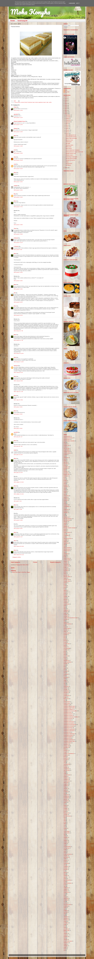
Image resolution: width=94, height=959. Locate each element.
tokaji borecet (66, 892)
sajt (64, 834)
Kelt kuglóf (68, 143)
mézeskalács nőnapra (68, 727)
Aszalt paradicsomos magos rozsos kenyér (74, 151)
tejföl (65, 874)
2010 (66, 113)
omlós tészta (66, 777)
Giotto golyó (66, 564)
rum (64, 829)
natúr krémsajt (66, 770)
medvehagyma (67, 695)
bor (64, 477)
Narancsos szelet (69, 140)
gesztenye (66, 562)
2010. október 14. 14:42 (19, 494)
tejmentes (66, 875)
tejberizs (65, 872)
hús (64, 584)
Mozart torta (66, 758)
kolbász (65, 631)
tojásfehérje (66, 887)
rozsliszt (65, 828)
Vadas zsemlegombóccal (71, 135)
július (67, 123)
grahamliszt (66, 570)
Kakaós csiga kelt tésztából (71, 138)
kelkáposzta (66, 610)
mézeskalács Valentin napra (69, 741)
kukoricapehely (67, 648)
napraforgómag (67, 764)
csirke (65, 503)
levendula (66, 663)
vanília (50, 102)
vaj (64, 915)
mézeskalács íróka (67, 719)
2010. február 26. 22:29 (18, 353)
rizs (64, 825)
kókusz (65, 626)
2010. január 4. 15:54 (18, 181)
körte (65, 637)
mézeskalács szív (67, 732)
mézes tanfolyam (67, 703)
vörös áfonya (66, 928)
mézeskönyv (66, 744)
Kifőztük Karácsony (67, 623)
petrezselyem (66, 797)
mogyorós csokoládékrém (69, 753)
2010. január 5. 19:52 (18, 289)
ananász (65, 446)
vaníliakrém (66, 922)
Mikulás (65, 748)
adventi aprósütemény (68, 437)
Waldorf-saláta (66, 930)
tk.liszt (65, 884)
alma (65, 442)
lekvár (65, 654)
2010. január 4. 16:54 (18, 190)
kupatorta (65, 649)
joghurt (65, 591)
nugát (65, 771)
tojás (47, 102)
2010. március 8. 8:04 (18, 380)
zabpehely (66, 936)
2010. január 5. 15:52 (18, 280)
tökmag (65, 896)
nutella (65, 773)
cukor (65, 494)
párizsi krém (66, 794)
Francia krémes (69, 163)
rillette (65, 823)
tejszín (44, 102)
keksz (65, 608)
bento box (66, 471)
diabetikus (66, 512)
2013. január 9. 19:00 (18, 520)
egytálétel (66, 526)
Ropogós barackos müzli (71, 153)
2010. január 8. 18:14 (18, 302)
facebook (65, 540)
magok (65, 680)
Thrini (15, 228)
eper (64, 533)
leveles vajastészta (39, 102)
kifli (64, 620)
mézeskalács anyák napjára (69, 707)
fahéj (65, 544)
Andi (15, 149)
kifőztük (65, 622)
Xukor (65, 931)
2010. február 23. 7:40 (18, 340)
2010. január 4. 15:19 (18, 168)
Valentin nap (66, 919)
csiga (65, 501)
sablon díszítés (67, 832)
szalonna (65, 860)
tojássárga (66, 890)
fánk (64, 546)
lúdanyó (15, 128)
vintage (65, 924)
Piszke (15, 107)
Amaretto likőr (66, 445)
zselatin (65, 947)
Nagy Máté (67, 91)
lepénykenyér (66, 660)
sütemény (66, 855)
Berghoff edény (67, 474)
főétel (65, 555)
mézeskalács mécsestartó (69, 726)
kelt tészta (66, 611)
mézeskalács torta (67, 738)
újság (65, 913)
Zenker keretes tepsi (68, 941)
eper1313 (16, 432)
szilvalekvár (66, 866)
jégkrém (65, 590)
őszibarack (66, 785)
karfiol (65, 605)
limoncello (66, 671)
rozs (64, 826)
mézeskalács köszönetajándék (70, 724)
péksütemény (66, 796)
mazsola (65, 694)
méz (64, 700)
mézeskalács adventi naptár (69, 706)
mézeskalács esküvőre (68, 713)
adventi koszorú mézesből (69, 440)
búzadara (65, 485)
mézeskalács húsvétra (68, 718)
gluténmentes (66, 565)
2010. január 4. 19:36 (18, 234)
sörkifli (65, 849)
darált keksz (66, 509)
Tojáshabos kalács (69, 145)
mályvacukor (66, 686)
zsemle (65, 948)
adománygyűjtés (67, 436)
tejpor (65, 877)
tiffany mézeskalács (68, 883)
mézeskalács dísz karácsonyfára (70, 710)
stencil (65, 852)
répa (64, 817)
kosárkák (65, 634)
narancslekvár (66, 768)
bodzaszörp (66, 475)
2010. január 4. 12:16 (18, 117)
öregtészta (66, 784)
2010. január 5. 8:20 (18, 249)
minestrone (66, 750)
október (67, 118)
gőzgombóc (66, 568)
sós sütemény (66, 848)
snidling (65, 843)
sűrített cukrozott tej (68, 854)
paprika (65, 790)
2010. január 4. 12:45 (18, 124)
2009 (66, 167)
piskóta (65, 802)
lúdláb (65, 678)
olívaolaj (65, 776)
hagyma (65, 578)
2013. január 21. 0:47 (18, 536)
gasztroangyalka (67, 559)
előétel (65, 530)
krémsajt (65, 640)
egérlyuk (65, 523)
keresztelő (66, 616)
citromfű (65, 491)
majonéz (65, 681)
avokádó (65, 454)
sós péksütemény (67, 846)
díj (64, 514)
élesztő (65, 529)
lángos (65, 652)
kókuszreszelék (67, 628)
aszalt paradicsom (67, 453)
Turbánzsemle (69, 141)
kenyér (65, 613)
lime (64, 669)
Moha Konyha (30, 11)
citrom (65, 489)
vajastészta (66, 918)
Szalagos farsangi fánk (70, 160)
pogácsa (65, 805)
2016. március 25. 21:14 (19, 554)
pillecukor (65, 799)
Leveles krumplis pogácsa (71, 136)
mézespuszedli (67, 745)
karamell (65, 602)
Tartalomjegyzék (22, 20)
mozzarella (66, 759)
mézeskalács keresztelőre (69, 723)
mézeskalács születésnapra (69, 733)
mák (64, 683)
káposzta (65, 599)
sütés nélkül (66, 857)
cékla (65, 488)
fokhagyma (66, 553)
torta (64, 893)
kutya (65, 651)
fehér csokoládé (67, 547)
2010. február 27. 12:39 (18, 361)
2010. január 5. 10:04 (18, 272)
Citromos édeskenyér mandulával (72, 150)
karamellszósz (66, 604)
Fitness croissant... (69, 155)
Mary (15, 193)
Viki (14, 292)
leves (65, 665)
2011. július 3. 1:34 (17, 501)
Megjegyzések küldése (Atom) (22, 564)
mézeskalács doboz (68, 712)
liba (64, 666)
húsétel (65, 585)
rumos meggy (66, 831)
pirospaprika (66, 800)
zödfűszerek (66, 942)
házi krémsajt (66, 579)
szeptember (68, 120)
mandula (65, 687)
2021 (66, 96)
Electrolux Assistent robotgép (69, 527)
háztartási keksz (67, 581)
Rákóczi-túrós (68, 146)
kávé (65, 607)
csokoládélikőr (66, 506)
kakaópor (65, 596)
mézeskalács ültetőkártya (69, 739)
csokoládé (66, 504)
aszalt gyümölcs (67, 451)
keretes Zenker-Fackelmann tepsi (28, 102)
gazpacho (66, 561)
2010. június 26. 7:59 (18, 446)
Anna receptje (66, 448)
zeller (65, 938)
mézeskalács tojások (68, 736)
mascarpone (66, 692)
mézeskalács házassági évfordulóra (71, 716)
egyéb (65, 524)
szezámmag (66, 863)
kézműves (66, 619)
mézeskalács (66, 704)
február (67, 131)
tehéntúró (66, 869)
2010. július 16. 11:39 (18, 472)
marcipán (65, 689)
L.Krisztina (16, 246)
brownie (65, 482)
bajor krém (66, 463)
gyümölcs (65, 575)
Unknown (16, 365)
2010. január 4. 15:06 (18, 153)
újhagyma (66, 910)
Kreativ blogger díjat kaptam (71, 156)
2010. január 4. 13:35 (18, 131)
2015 (66, 105)
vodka (65, 927)
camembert (66, 486)
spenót (65, 851)
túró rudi (65, 903)
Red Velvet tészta (67, 816)
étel (64, 536)
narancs (65, 765)
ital (64, 588)
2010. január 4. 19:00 (18, 224)
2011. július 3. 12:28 (18, 509)
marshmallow (66, 690)
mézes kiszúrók (67, 701)
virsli (64, 925)
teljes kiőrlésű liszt (67, 880)
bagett (65, 460)
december (68, 115)
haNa (15, 450)
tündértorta (66, 906)
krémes (65, 639)
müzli (65, 762)
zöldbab (65, 944)
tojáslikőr (65, 889)
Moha (15, 135)
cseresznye (66, 498)
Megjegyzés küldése (17, 557)
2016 (66, 103)
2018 (66, 100)
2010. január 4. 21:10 (18, 242)
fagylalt (65, 541)
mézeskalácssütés (67, 742)
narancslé (66, 767)
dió (64, 515)
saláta (65, 835)
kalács (65, 597)
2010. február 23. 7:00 (18, 330)
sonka (65, 845)
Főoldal (12, 20)
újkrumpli (65, 912)
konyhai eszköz (67, 633)
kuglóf (65, 645)
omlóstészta (66, 779)
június (67, 125)
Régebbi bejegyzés (55, 562)
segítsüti (65, 840)
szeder (65, 861)
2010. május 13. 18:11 (18, 399)
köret (65, 636)
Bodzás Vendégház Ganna (19, 121)
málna (65, 684)
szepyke (15, 185)
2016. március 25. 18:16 (19, 546)
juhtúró (65, 593)
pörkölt (65, 806)
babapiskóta (66, 457)
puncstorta (66, 809)
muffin (65, 761)
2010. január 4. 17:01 (18, 206)
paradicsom (66, 791)
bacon (65, 459)
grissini (65, 573)
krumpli (65, 642)
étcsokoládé (66, 535)
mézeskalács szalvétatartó (69, 730)
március (68, 130)
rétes (65, 819)
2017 (66, 101)
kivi (64, 625)
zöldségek (66, 945)
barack (65, 465)
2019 (66, 98)
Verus (15, 540)
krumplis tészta (67, 643)
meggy (65, 697)
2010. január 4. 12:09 (18, 110)
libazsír (65, 668)
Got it (77, 3)
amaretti (65, 443)
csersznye (66, 500)
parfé (65, 793)
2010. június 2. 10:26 (18, 414)
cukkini (65, 492)
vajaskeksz (66, 916)
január (67, 133)
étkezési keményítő (67, 538)
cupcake (65, 497)
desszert (65, 511)
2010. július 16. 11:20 (18, 454)
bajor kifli (65, 462)
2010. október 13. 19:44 (19, 482)
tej (64, 870)
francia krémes (18, 102)
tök (64, 895)
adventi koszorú (67, 439)
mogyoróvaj (66, 755)
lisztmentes (66, 677)
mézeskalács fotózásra (68, 715)
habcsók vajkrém (67, 576)
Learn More (72, 3)
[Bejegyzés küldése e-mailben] (18, 100)
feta (64, 552)
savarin (65, 838)
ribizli (65, 820)
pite (64, 803)
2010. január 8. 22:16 (18, 315)
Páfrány (65, 787)
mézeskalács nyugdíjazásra (69, 729)
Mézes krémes (69, 148)
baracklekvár (66, 466)
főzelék (65, 556)
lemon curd (66, 655)
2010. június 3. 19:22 (18, 428)
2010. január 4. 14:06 (18, 146)
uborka (65, 907)
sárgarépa (66, 837)
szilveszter (66, 867)
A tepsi (67, 161)
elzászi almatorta (67, 532)
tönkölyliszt (66, 899)
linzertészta (66, 674)
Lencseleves (68, 165)
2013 (66, 108)
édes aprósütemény (68, 518)
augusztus (68, 121)
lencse (65, 657)
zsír (64, 950)
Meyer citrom (66, 698)
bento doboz (66, 472)
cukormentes (66, 495)
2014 (66, 106)
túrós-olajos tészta (67, 904)
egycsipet (16, 114)
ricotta (65, 822)
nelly (15, 164)
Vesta (15, 157)
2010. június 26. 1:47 (18, 436)
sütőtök (65, 858)
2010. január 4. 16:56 (18, 197)
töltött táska (66, 898)
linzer (65, 672)
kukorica (65, 646)
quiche (65, 811)
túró (64, 901)
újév (64, 909)
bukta (65, 483)
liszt (64, 675)
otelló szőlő (66, 782)
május (67, 126)
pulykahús (66, 808)
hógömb (65, 582)
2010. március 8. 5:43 (18, 372)
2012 (66, 110)
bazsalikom (66, 468)
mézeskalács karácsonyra (69, 721)
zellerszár (66, 939)
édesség (65, 521)
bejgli (65, 469)
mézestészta (66, 747)
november (68, 116)
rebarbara (66, 814)
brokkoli (65, 480)
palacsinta (66, 788)
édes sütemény (67, 520)
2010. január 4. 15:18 (18, 160)
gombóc (65, 567)
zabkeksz (65, 933)
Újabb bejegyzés (15, 562)
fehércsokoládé (67, 550)
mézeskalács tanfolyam (68, 735)
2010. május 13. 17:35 (18, 391)
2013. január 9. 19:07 (18, 528)
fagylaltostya (66, 543)
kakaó (65, 594)
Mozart (65, 756)
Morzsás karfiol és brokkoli (71, 158)
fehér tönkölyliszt (67, 549)
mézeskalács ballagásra (68, 709)
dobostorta (66, 517)
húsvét (65, 587)
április (67, 128)
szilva (65, 864)
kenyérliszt (66, 614)
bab (64, 456)
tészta (65, 881)
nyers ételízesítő (67, 774)
